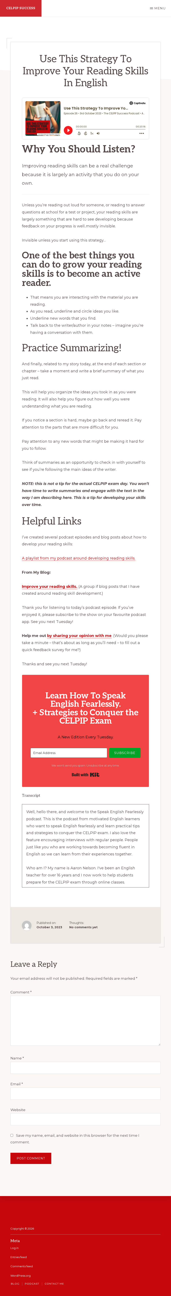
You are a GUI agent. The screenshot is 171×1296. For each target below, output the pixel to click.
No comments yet (83, 927)
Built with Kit (85, 775)
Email (16, 1084)
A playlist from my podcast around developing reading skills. (78, 558)
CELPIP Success (20, 8)
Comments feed (21, 1266)
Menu (160, 8)
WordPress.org (20, 1275)
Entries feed (18, 1257)
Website (17, 1110)
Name (17, 1058)
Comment (21, 992)
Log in (14, 1248)
